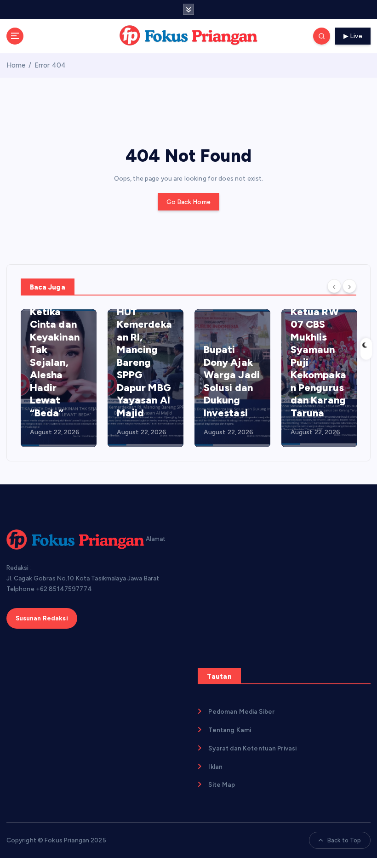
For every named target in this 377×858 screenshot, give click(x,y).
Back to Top (344, 840)
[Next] (349, 286)
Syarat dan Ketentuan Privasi (252, 748)
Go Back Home (188, 201)
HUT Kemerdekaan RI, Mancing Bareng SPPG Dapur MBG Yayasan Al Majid (144, 362)
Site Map (221, 784)
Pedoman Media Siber (241, 711)
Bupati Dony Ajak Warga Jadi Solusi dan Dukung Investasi (232, 381)
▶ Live (352, 36)
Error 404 (50, 65)
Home (16, 65)
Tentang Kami (229, 729)
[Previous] (334, 286)
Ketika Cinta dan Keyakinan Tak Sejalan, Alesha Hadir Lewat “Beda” (55, 362)
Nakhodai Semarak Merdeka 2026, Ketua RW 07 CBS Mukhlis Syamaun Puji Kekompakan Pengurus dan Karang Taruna (318, 337)
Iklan (215, 766)
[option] (59, 378)
